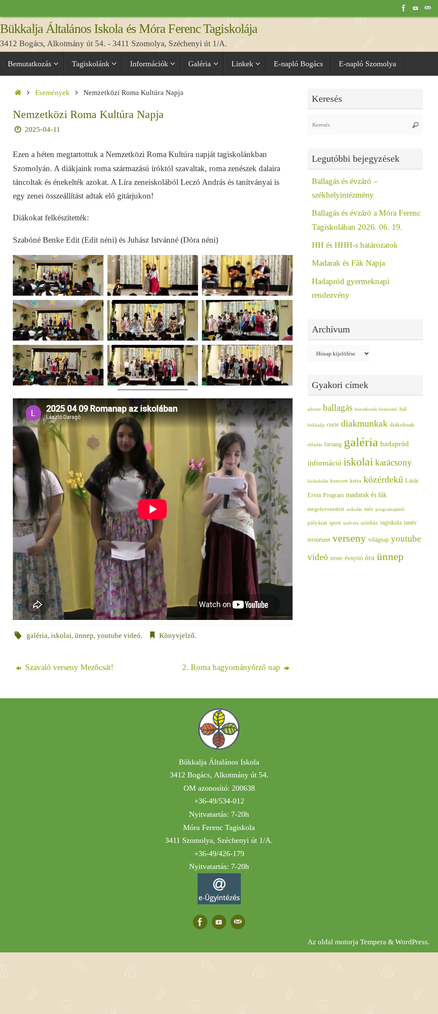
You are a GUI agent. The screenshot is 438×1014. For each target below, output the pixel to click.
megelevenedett (326, 509)
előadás (315, 444)
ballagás (337, 407)
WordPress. (412, 942)
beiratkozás (366, 409)
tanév (410, 522)
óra (370, 558)
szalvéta (350, 523)
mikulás (354, 509)
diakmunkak (364, 423)
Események (52, 93)
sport (335, 523)
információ (324, 463)
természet (319, 540)
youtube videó (119, 636)
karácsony (393, 462)
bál (403, 409)
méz (368, 509)
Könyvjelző (177, 636)
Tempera (373, 942)
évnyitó (354, 558)
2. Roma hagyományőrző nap (232, 667)
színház (369, 523)
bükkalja (316, 425)
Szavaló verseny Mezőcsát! (68, 667)
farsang (333, 444)
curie (333, 424)
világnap (378, 540)
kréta (355, 481)
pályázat (317, 523)
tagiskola (391, 522)
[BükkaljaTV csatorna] (416, 8)
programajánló (390, 509)
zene (336, 557)
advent (314, 409)
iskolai (61, 636)
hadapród (394, 444)
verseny (349, 538)
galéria (37, 636)
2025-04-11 (42, 129)
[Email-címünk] (428, 8)
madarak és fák (366, 494)
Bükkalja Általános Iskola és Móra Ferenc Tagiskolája (128, 28)
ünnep (84, 636)
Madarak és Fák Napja (348, 262)
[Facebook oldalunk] (404, 8)
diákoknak (402, 425)
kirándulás (318, 481)
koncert (339, 481)
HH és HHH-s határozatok (355, 244)
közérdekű (383, 479)
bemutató (388, 409)
